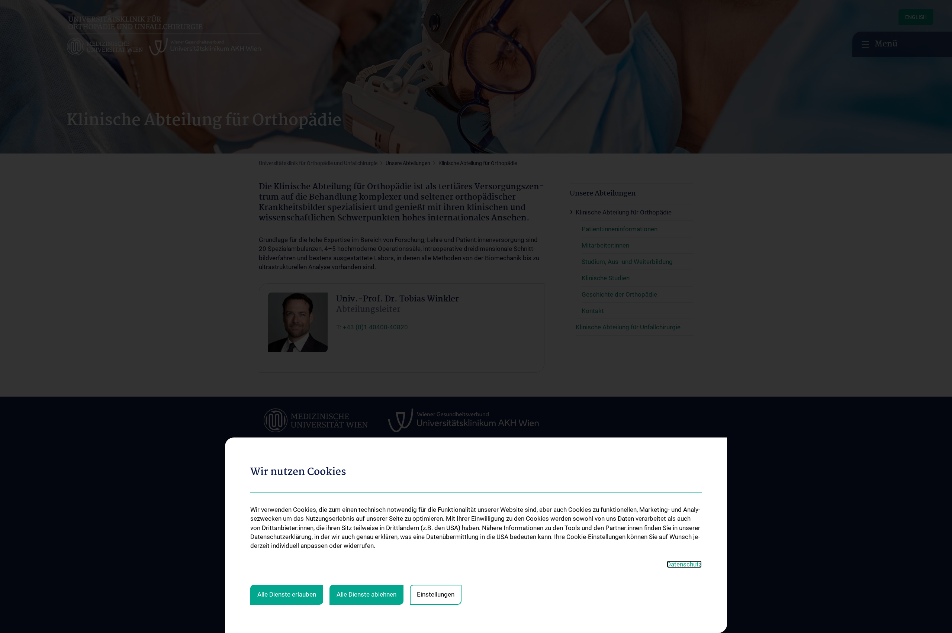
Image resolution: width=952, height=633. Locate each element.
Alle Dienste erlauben (286, 594)
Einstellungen (435, 594)
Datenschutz (684, 564)
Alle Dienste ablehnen (366, 594)
